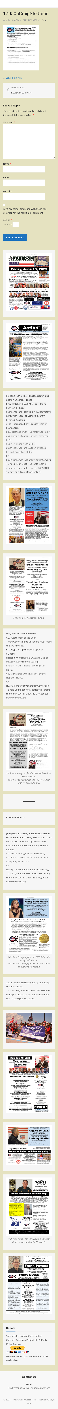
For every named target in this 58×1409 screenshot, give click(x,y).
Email (7, 177)
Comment (9, 122)
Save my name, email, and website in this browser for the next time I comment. (25, 210)
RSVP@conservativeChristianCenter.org (29, 1387)
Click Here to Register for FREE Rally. (26, 853)
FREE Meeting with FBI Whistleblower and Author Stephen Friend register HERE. (27, 436)
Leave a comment (14, 77)
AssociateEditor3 (31, 19)
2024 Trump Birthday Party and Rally (27, 982)
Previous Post (21, 90)
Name (7, 163)
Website (7, 191)
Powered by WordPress (24, 1399)
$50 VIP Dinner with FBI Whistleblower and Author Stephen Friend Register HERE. (26, 448)
